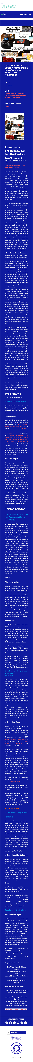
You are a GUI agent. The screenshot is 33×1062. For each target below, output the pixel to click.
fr (2, 14)
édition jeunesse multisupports (15, 739)
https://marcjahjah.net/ (13, 781)
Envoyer (14, 1032)
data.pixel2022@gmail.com (15, 165)
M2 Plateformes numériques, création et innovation (16, 431)
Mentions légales (16, 1058)
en (5, 14)
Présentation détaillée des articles (16, 1009)
